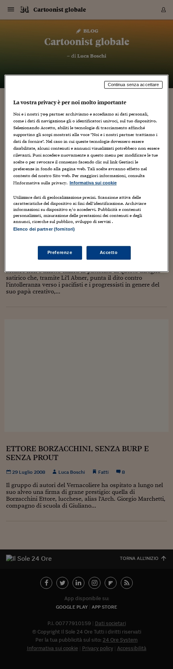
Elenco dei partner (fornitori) (44, 229)
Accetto (109, 252)
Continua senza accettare (133, 85)
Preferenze (59, 252)
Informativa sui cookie (93, 182)
